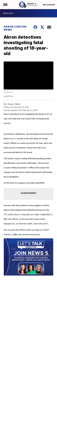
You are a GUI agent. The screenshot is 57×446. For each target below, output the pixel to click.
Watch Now (48, 5)
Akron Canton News (15, 28)
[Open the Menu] (5, 4)
